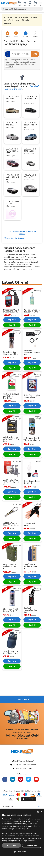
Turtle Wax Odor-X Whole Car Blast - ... (31, 439)
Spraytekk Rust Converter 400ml (10, 353)
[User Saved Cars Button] (24, 2)
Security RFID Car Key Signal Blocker (11, 652)
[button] (22, 851)
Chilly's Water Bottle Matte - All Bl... (30, 566)
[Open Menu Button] (40, 2)
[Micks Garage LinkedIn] (14, 780)
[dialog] (22, 832)
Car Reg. (9, 66)
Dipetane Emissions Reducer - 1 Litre (31, 311)
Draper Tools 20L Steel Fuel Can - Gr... (10, 567)
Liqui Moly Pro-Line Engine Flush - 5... (11, 610)
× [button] (41, 812)
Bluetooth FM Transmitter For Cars (30, 610)
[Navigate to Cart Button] (35, 2)
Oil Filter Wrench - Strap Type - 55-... (11, 524)
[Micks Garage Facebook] (6, 780)
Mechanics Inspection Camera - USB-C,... (32, 353)
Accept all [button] (11, 845)
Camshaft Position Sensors (22, 87)
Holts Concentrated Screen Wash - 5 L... (31, 396)
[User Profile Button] (30, 2)
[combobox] (38, 812)
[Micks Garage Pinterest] (22, 780)
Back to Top (22, 700)
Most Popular (9, 807)
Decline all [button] (32, 845)
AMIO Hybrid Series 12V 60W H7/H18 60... (11, 482)
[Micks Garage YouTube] (38, 780)
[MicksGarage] (9, 3)
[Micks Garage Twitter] (30, 780)
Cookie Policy (27, 836)
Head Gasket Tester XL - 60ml (31, 482)
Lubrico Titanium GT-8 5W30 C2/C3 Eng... (11, 439)
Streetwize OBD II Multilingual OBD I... (12, 311)
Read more (32, 841)
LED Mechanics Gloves (29, 524)
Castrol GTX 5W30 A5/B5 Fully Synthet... (11, 396)
